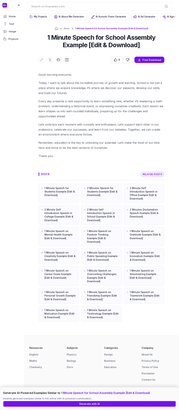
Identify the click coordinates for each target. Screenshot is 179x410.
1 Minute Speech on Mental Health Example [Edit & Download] (58, 235)
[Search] (166, 6)
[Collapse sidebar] (18, 5)
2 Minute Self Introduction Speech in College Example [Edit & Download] (58, 215)
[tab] (38, 16)
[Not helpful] (127, 60)
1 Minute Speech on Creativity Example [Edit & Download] (60, 256)
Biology (71, 360)
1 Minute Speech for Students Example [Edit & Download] (59, 192)
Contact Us (148, 379)
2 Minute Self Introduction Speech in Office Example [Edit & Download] (143, 193)
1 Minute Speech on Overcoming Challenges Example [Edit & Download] (101, 276)
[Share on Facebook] (58, 60)
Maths (33, 360)
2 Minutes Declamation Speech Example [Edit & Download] (144, 213)
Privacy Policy (150, 360)
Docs (67, 28)
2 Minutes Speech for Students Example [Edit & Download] (102, 192)
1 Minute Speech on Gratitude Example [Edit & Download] (145, 235)
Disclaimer (148, 373)
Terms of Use (150, 367)
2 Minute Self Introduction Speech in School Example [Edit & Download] (101, 215)
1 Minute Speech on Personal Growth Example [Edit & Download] (60, 296)
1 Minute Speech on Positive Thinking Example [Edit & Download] (99, 236)
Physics (71, 354)
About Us (147, 354)
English (33, 354)
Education (110, 367)
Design (108, 354)
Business (109, 360)
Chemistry (35, 367)
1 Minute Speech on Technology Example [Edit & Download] (103, 314)
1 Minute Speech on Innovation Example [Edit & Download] (145, 256)
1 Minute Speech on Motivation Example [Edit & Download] (59, 314)
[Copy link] (41, 60)
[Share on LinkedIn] (67, 60)
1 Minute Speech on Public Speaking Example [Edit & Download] (102, 256)
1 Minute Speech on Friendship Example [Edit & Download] (102, 296)
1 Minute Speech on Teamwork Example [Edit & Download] (144, 296)
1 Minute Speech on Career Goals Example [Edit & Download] (57, 274)
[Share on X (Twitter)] (50, 60)
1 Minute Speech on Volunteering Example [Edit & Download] (143, 274)
